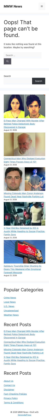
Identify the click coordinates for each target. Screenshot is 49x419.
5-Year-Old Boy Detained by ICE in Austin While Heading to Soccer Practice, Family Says (24, 231)
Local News (10, 302)
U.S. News (9, 306)
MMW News (13, 6)
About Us (8, 381)
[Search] (7, 61)
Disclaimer (9, 389)
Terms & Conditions (13, 402)
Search (7, 76)
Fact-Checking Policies (15, 394)
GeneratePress (24, 415)
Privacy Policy (11, 398)
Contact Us (9, 385)
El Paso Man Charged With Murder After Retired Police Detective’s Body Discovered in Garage (24, 123)
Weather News (11, 315)
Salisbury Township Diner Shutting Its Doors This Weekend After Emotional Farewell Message (22, 269)
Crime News (10, 297)
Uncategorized (11, 310)
